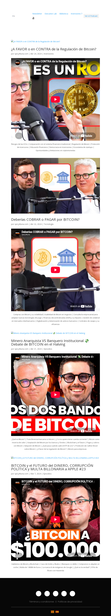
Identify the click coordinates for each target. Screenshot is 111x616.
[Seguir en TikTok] (64, 593)
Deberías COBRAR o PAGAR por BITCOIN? (45, 219)
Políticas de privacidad (70, 601)
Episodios (48, 349)
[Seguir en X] (72, 593)
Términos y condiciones (42, 601)
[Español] (58, 611)
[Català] (53, 611)
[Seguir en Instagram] (47, 593)
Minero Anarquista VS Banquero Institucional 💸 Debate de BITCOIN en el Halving (50, 342)
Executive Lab (51, 13)
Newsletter (37, 13)
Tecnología (48, 224)
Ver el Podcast (91, 16)
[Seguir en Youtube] (38, 593)
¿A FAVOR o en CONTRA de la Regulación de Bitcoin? (53, 49)
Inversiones (49, 53)
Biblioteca (63, 13)
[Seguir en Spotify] (55, 593)
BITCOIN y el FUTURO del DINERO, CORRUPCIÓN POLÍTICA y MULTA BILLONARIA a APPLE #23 (52, 467)
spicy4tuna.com (21, 53)
